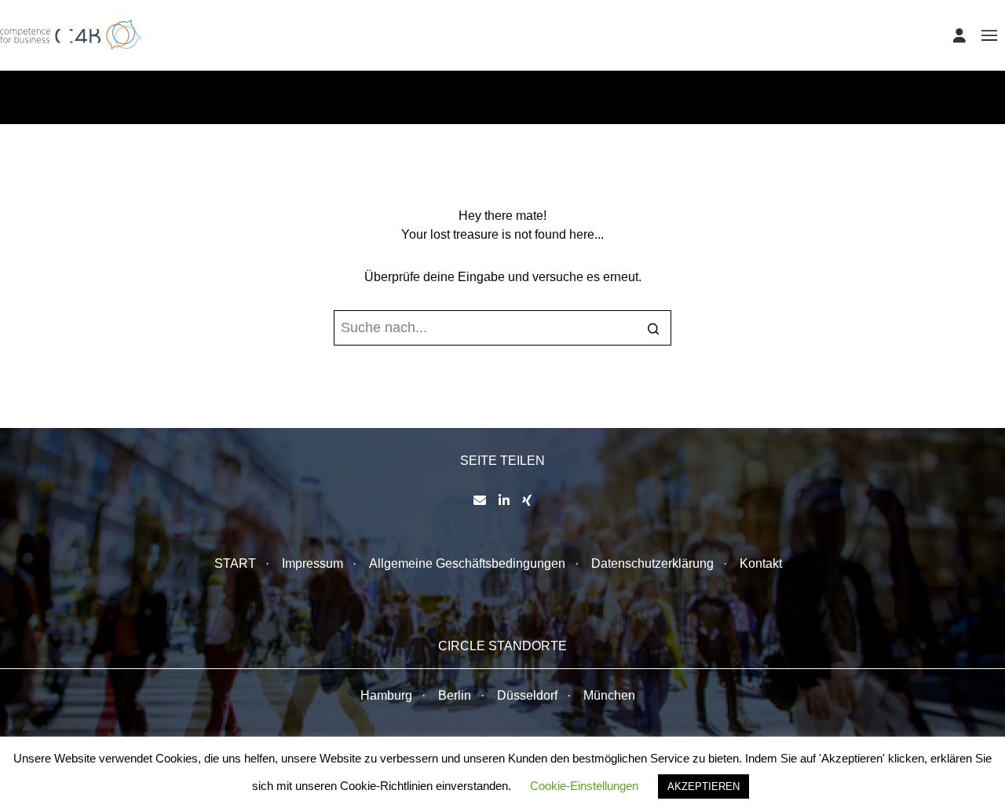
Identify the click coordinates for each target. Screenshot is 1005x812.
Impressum (312, 563)
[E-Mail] (480, 500)
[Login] (959, 35)
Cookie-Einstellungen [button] (584, 785)
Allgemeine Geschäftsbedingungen (467, 563)
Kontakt (761, 563)
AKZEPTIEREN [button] (703, 786)
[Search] (653, 329)
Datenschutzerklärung (652, 563)
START (235, 563)
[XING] (526, 500)
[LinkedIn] (504, 500)
